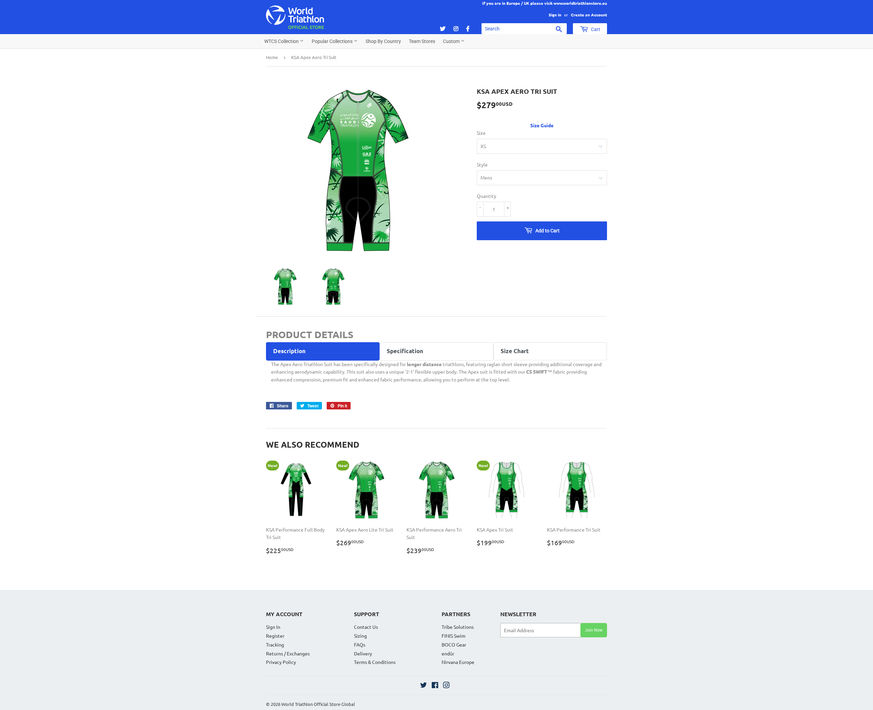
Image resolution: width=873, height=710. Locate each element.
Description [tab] (289, 350)
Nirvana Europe (458, 662)
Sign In (273, 627)
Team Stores (422, 41)
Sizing (360, 636)
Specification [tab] (405, 350)
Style (482, 164)
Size (481, 133)
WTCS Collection (282, 41)
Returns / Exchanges (288, 653)
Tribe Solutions (458, 627)
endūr (448, 653)
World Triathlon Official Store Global (318, 704)
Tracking (275, 644)
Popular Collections (333, 41)
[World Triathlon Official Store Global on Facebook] (435, 686)
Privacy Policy (281, 662)
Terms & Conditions (375, 662)
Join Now (594, 630)
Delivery (363, 653)
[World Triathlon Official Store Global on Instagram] (446, 686)
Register (275, 636)
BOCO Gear (454, 644)
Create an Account (589, 14)
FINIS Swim (453, 636)
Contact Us (366, 627)
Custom (452, 41)
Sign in (555, 14)
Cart (595, 29)
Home (272, 57)
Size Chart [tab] (515, 350)
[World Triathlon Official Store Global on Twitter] (423, 686)
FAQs (359, 644)
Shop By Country (383, 41)
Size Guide (541, 125)
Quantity (486, 196)
